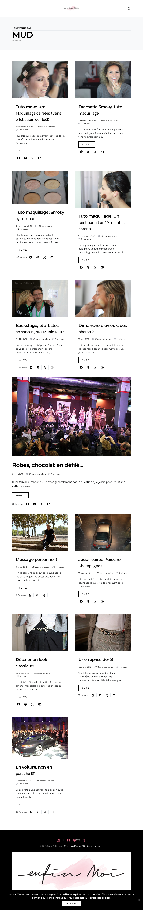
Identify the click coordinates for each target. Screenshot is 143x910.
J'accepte (71, 903)
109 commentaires (46, 226)
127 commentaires (109, 120)
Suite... (23, 150)
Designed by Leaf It (93, 846)
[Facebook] (68, 840)
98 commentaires (40, 567)
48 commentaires (45, 781)
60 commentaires (42, 673)
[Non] (138, 900)
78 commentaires (104, 667)
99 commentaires (41, 339)
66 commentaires (37, 474)
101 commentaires (109, 236)
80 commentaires (46, 127)
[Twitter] (84, 840)
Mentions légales (72, 846)
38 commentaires (105, 573)
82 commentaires (103, 339)
